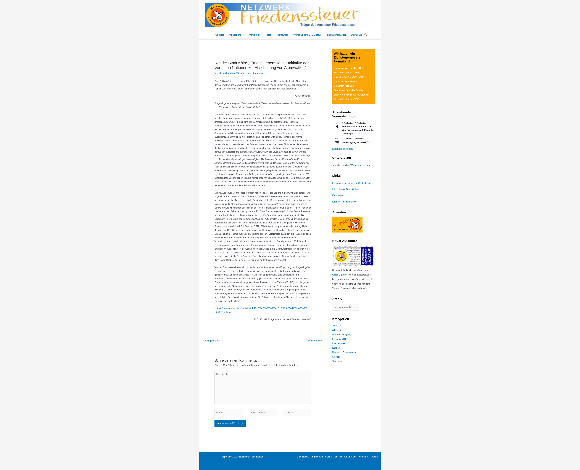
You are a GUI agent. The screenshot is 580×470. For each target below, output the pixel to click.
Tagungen (337, 361)
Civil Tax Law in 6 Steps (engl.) (349, 77)
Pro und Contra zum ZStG (347, 99)
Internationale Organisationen (346, 189)
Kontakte (363, 456)
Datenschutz (303, 456)
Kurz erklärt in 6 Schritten (346, 72)
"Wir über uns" (357, 165)
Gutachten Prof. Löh (344, 85)
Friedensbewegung (341, 334)
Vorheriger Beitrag (210, 340)
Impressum (317, 456)
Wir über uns (350, 456)
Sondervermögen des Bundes (348, 90)
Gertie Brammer (340, 274)
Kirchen (336, 348)
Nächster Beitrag (316, 340)
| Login (374, 456)
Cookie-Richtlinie (333, 456)
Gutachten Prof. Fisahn (345, 81)
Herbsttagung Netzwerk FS (355, 142)
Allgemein (337, 330)
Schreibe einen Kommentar (250, 73)
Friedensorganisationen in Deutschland (351, 183)
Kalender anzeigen (342, 149)
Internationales (339, 343)
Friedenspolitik (339, 339)
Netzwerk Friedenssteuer (344, 352)
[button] (242, 34)
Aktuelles (336, 325)
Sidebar (336, 356)
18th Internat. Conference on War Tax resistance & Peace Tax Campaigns (358, 130)
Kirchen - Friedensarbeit (344, 201)
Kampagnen (338, 195)
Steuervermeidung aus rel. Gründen (351, 94)
